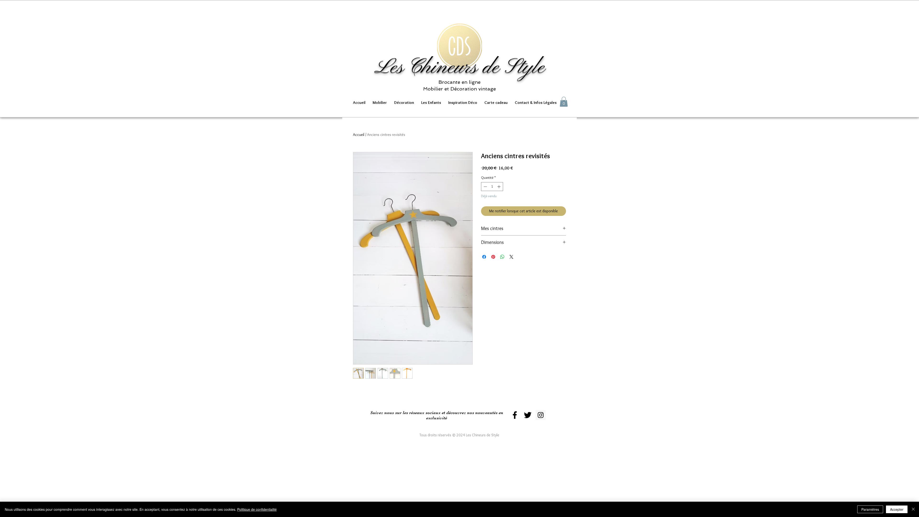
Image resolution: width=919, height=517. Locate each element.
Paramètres (870, 509)
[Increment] (499, 186)
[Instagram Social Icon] (541, 415)
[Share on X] (511, 257)
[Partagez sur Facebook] (484, 257)
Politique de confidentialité (257, 509)
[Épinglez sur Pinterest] (493, 257)
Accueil (358, 134)
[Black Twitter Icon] (528, 415)
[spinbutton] (492, 186)
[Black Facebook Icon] (515, 415)
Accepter (896, 509)
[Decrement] (485, 186)
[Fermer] (913, 509)
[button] (380, 102)
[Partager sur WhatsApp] (502, 257)
